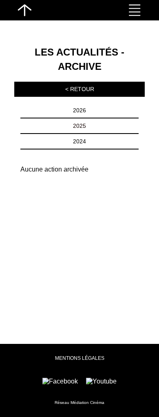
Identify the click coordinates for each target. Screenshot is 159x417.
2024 (79, 141)
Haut (24, 10)
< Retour (79, 89)
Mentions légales (79, 358)
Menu (134, 10)
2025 (79, 126)
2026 (79, 110)
